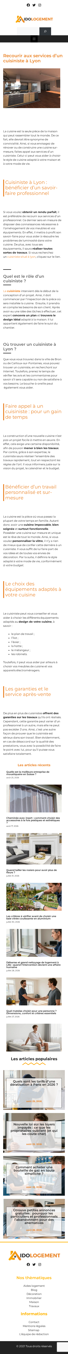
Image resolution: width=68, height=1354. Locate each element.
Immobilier (34, 1298)
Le (11, 291)
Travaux (34, 1306)
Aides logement (34, 1285)
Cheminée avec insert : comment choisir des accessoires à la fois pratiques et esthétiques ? (33, 820)
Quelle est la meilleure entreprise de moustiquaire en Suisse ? (27, 773)
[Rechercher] (45, 31)
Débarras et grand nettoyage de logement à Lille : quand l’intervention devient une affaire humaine (33, 965)
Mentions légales (34, 1326)
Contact (34, 1322)
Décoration (34, 1294)
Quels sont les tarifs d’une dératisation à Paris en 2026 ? (34, 1082)
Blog (34, 1290)
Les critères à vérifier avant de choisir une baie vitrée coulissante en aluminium (31, 917)
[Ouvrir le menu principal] (34, 38)
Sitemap (33, 1330)
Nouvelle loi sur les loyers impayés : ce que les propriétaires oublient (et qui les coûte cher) (34, 1129)
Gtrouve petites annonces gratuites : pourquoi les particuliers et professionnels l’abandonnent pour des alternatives (34, 1216)
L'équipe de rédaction (34, 1334)
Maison (34, 1302)
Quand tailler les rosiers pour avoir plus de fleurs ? (31, 871)
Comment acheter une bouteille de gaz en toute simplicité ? (34, 1170)
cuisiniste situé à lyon (21, 256)
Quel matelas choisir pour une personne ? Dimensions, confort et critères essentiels (31, 1012)
